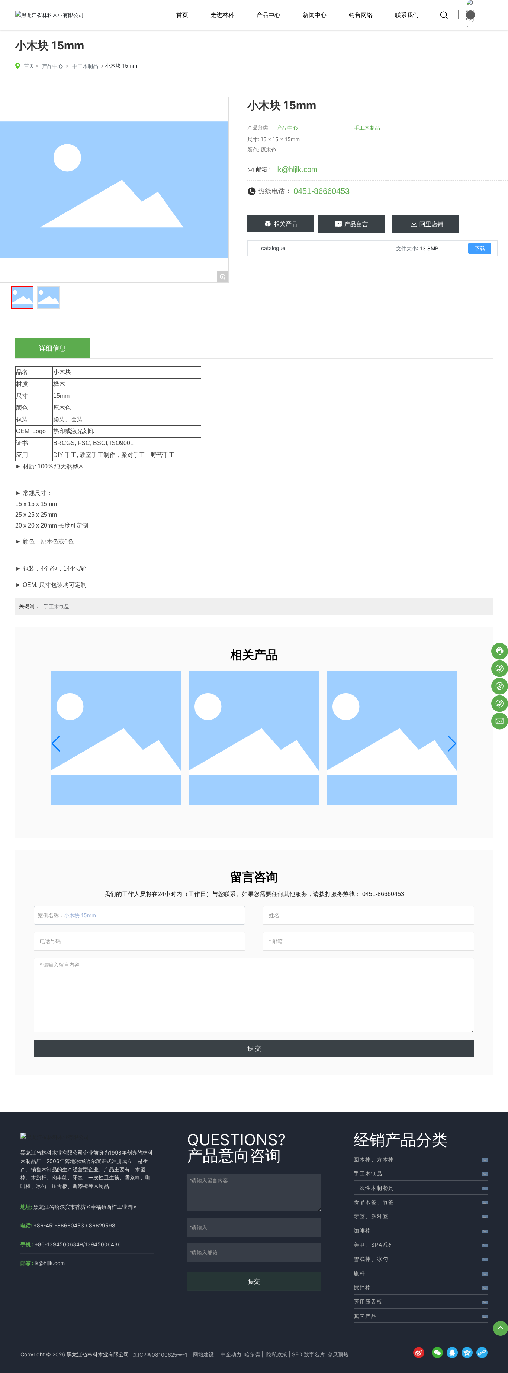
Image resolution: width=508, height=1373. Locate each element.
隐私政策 (276, 1354)
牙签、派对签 (371, 1216)
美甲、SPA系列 (374, 1244)
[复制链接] (480, 1354)
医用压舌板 (368, 1301)
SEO (297, 1354)
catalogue (273, 248)
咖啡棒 (362, 1230)
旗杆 (359, 1273)
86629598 (102, 1225)
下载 (480, 248)
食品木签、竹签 (374, 1202)
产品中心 (52, 66)
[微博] (420, 1354)
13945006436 (103, 1244)
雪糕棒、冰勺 (371, 1259)
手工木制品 (85, 66)
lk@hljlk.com (297, 169)
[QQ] (450, 1354)
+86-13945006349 (59, 1244)
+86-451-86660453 (58, 1225)
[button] (56, 744)
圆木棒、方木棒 (374, 1159)
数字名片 (314, 1354)
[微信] (435, 1354)
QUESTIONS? (236, 1139)
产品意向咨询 (234, 1155)
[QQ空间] (465, 1354)
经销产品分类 (400, 1139)
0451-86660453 (321, 191)
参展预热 (338, 1354)
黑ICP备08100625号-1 (160, 1354)
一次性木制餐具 (374, 1188)
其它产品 (365, 1316)
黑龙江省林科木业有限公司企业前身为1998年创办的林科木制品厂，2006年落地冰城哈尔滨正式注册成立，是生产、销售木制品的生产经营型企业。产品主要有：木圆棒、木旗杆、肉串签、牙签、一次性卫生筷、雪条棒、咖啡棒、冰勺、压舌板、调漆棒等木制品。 (86, 1169)
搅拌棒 (362, 1287)
